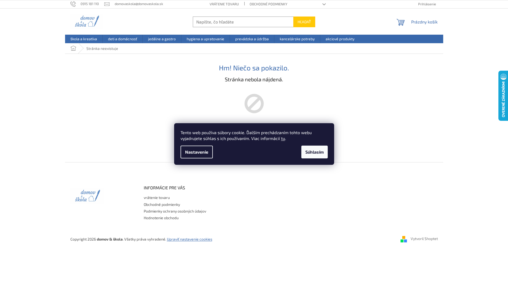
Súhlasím (314, 151)
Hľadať (304, 21)
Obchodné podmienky (268, 4)
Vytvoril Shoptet (424, 239)
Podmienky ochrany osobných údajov (175, 211)
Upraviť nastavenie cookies (189, 239)
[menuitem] (83, 39)
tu (283, 138)
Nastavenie (196, 151)
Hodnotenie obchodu (161, 217)
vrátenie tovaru (224, 4)
